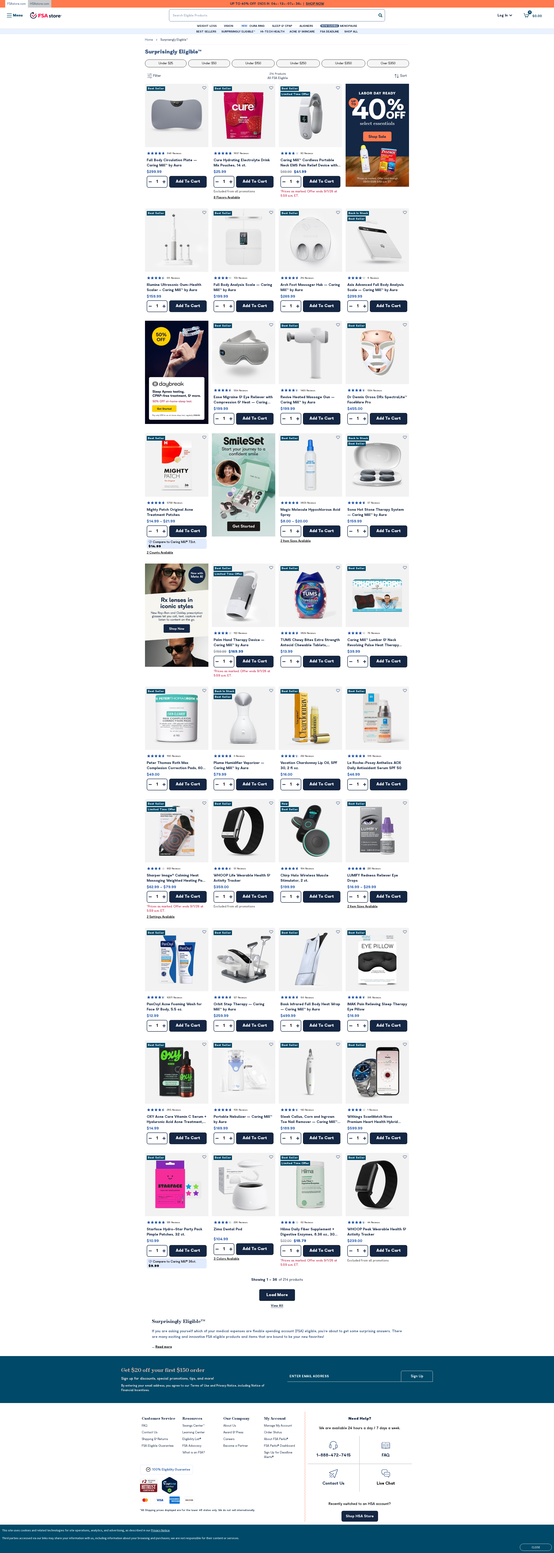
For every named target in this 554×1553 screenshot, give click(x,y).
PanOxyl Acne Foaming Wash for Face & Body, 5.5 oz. (174, 1006)
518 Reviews (374, 756)
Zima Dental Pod (228, 1229)
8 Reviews (373, 278)
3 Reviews (239, 756)
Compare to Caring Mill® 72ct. (172, 544)
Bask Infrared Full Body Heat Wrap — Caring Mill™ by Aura (310, 1006)
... (162, 1347)
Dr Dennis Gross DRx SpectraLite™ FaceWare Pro (377, 399)
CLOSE (536, 1547)
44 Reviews (373, 1222)
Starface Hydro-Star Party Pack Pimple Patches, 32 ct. (174, 1231)
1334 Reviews (374, 390)
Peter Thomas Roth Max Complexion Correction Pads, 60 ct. (175, 766)
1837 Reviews (241, 153)
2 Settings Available (161, 917)
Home (149, 40)
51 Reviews (240, 868)
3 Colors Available (226, 1259)
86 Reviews (307, 997)
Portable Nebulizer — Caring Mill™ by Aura (243, 1119)
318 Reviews (374, 997)
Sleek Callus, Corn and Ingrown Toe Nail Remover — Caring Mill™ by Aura (308, 1119)
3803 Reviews (308, 502)
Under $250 (298, 63)
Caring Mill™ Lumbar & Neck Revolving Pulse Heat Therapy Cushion (373, 643)
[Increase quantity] (164, 181)
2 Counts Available (160, 552)
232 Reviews (307, 756)
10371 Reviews (174, 997)
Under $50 (209, 63)
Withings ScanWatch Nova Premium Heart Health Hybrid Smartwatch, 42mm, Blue (372, 1119)
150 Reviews (240, 633)
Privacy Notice (160, 1530)
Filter (157, 76)
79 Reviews (373, 633)
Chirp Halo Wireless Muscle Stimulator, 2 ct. (304, 878)
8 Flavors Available (227, 197)
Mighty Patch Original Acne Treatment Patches (170, 512)
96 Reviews (173, 278)
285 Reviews (174, 1109)
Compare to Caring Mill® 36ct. (172, 1264)
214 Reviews (307, 278)
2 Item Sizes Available (295, 541)
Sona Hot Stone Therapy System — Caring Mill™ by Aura (375, 512)
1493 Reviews (308, 390)
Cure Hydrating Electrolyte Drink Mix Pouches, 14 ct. (242, 162)
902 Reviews (173, 868)
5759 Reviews (174, 502)
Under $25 (166, 63)
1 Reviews (372, 1109)
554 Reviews (241, 390)
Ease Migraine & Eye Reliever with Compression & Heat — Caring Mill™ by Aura (243, 400)
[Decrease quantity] (150, 181)
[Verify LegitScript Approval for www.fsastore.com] (169, 1485)
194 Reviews (307, 868)
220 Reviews (374, 868)
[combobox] (277, 15)
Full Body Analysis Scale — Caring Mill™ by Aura (243, 287)
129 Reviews (173, 1222)
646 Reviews (174, 153)
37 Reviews (373, 502)
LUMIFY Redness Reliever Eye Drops (372, 878)
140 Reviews (307, 1109)
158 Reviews (241, 1109)
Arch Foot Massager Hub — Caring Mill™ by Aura (310, 287)
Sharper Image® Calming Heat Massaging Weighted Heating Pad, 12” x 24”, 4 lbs (176, 878)
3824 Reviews (308, 633)
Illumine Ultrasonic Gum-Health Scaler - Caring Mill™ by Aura (174, 287)
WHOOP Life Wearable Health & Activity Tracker (242, 878)
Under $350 (343, 63)
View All (277, 1306)
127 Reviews (240, 997)
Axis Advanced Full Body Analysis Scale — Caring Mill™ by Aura (375, 287)
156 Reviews (174, 756)
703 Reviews (240, 278)
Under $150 (253, 63)
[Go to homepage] (46, 15)
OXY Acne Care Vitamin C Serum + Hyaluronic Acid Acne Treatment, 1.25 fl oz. (176, 1119)
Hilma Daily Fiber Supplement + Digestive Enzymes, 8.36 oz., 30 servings (307, 1232)
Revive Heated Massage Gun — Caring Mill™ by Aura (307, 399)
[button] (176, 115)
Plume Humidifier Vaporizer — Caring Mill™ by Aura (239, 765)
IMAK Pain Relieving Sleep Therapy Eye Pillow (377, 1006)
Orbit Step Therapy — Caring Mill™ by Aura (239, 1006)
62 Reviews (307, 1222)
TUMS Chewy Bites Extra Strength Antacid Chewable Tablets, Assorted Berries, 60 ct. (310, 643)
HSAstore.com (39, 4)
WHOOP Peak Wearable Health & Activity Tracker (376, 1231)
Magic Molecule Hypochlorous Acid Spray (310, 512)
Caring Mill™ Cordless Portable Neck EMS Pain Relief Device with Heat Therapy (309, 163)
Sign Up (417, 1376)
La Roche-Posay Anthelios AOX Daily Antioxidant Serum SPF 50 (374, 765)
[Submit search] (380, 15)
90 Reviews (307, 153)
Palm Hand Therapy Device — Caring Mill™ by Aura (239, 642)
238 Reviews (241, 1222)
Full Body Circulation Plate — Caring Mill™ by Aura (172, 162)
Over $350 (388, 63)
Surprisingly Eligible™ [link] (174, 40)
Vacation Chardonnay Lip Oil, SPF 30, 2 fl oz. (308, 765)
